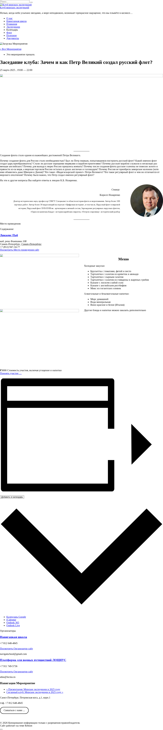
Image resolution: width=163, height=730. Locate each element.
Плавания (11, 24)
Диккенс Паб (9, 235)
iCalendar (11, 619)
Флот (9, 32)
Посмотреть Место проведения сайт (19, 249)
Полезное (11, 35)
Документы (12, 38)
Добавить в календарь (12, 497)
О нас (9, 18)
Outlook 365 (12, 622)
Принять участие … (11, 373)
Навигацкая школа (16, 21)
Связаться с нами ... (14, 710)
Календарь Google (16, 617)
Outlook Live (13, 625)
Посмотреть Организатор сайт (16, 648)
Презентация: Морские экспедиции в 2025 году (33, 689)
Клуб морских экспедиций (14, 7)
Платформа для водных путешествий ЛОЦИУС (33, 660)
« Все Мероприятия (10, 49)
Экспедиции (13, 27)
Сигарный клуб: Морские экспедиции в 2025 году (34, 692)
